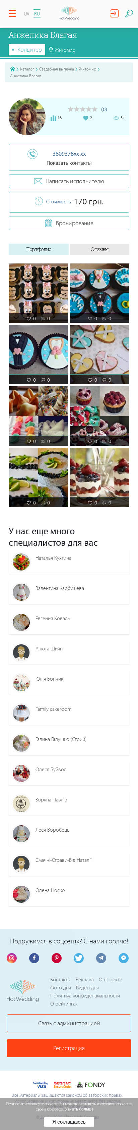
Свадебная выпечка (56, 68)
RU (37, 13)
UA (26, 13)
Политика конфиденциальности (85, 995)
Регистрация (69, 1048)
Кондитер (29, 49)
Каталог (27, 68)
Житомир (87, 68)
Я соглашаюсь (69, 1122)
